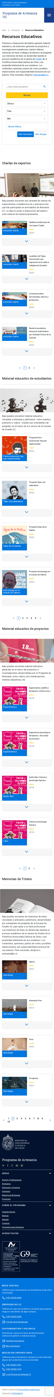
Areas (5, 1173)
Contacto (6, 1223)
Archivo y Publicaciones (11, 1180)
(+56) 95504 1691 (13, 1365)
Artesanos (6, 1184)
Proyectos (6, 1199)
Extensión (6, 1191)
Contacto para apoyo (15, 1341)
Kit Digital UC (18, 1393)
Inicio (4, 30)
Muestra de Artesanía (11, 1195)
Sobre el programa (14, 1205)
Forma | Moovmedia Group (29, 1390)
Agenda (5, 1219)
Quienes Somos (8, 1212)
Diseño (38, 59)
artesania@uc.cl (41, 75)
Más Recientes (26, 134)
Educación (16, 30)
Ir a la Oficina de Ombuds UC (18, 1374)
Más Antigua (41, 134)
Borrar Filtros (14, 126)
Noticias (5, 1216)
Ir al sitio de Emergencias (17, 1322)
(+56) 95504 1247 (13, 1369)
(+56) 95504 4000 (13, 1298)
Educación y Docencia (11, 1188)
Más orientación (13, 1346)
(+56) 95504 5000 (13, 1317)
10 (8, 1121)
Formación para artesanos (13, 1227)
